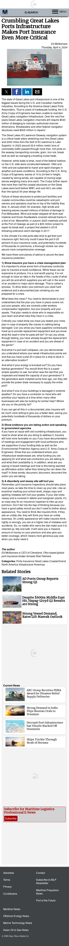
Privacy (7, 886)
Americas (39, 564)
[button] (34, 67)
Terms (6, 880)
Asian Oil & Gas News (16, 930)
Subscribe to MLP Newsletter (46, 881)
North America (10, 564)
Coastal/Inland (57, 561)
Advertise (8, 873)
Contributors (10, 893)
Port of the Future (46, 900)
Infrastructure (26, 564)
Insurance (28, 561)
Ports (19, 561)
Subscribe (11, 818)
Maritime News (11, 909)
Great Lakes (42, 561)
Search (33, 12)
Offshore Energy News (16, 916)
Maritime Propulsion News (47, 891)
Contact (40, 873)
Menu (63, 11)
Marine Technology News (17, 923)
